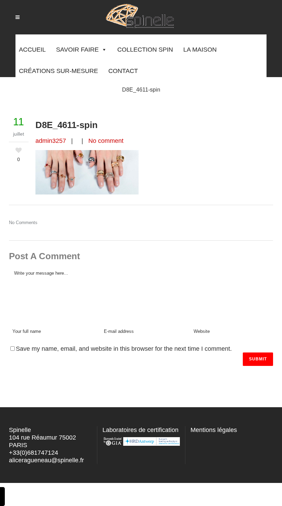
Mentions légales (214, 429)
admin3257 (50, 140)
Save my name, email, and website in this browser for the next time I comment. (124, 348)
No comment (105, 140)
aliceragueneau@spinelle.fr (46, 460)
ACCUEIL (32, 49)
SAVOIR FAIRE (77, 49)
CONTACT (123, 70)
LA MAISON (200, 49)
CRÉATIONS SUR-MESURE (58, 70)
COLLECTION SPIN (145, 49)
